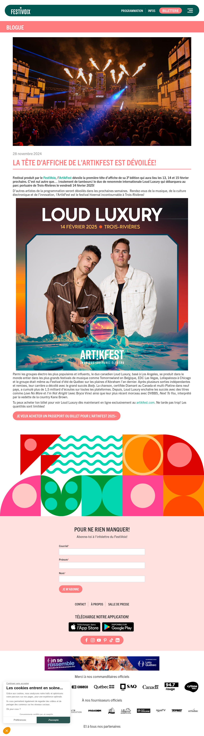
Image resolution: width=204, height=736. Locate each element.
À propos (97, 604)
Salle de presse (118, 604)
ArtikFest (65, 178)
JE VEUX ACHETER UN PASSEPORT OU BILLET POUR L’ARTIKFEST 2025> (67, 415)
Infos (151, 11)
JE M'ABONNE (70, 589)
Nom (61, 573)
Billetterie (170, 10)
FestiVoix (49, 178)
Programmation (132, 11)
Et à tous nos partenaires (102, 726)
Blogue (15, 27)
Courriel (63, 546)
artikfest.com (145, 402)
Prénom (63, 559)
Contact (80, 604)
